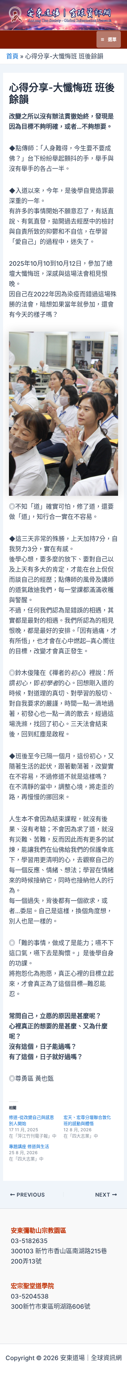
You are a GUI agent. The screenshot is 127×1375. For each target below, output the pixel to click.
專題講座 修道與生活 (29, 1146)
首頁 (12, 56)
